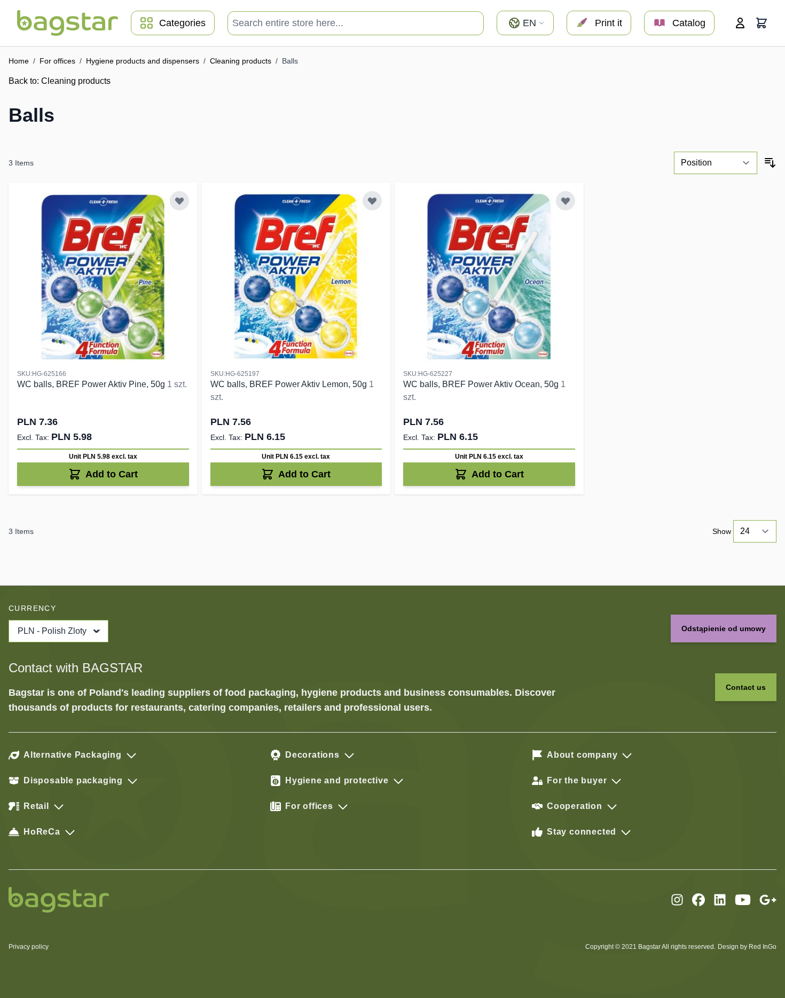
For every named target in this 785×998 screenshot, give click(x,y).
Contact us (746, 687)
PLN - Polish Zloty (52, 630)
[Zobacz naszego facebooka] (698, 899)
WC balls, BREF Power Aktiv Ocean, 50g (482, 384)
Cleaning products (240, 61)
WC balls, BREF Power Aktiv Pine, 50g (92, 384)
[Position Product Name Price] (715, 163)
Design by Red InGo (747, 946)
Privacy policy (29, 946)
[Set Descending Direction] (770, 162)
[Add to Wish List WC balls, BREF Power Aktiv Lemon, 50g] (372, 200)
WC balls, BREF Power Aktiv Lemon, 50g (289, 384)
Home (19, 61)
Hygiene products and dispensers (142, 61)
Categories (182, 23)
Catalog (688, 23)
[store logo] (67, 23)
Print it (608, 23)
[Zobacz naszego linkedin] (719, 899)
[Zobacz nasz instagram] (677, 899)
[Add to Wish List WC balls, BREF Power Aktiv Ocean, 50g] (565, 200)
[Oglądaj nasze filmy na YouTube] (743, 900)
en (529, 23)
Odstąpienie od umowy (723, 628)
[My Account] (740, 23)
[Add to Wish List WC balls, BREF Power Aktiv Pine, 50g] (179, 200)
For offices (57, 61)
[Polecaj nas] (767, 899)
